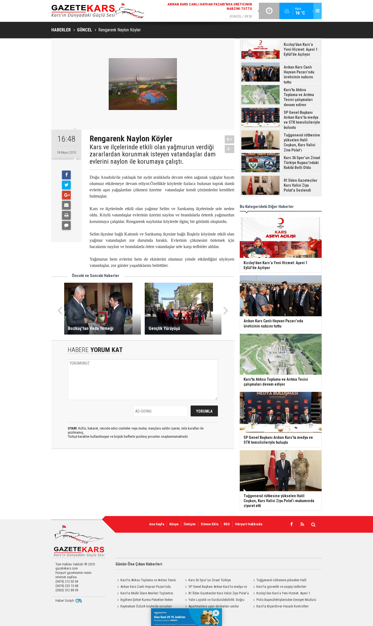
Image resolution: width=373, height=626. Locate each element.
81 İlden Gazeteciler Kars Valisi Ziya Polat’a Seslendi (216, 594)
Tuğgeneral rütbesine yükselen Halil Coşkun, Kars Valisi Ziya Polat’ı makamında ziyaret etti (281, 580)
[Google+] (66, 195)
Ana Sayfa (156, 524)
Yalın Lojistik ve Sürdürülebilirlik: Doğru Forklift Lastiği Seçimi (213, 600)
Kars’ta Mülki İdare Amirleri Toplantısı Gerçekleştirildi (144, 594)
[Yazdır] (66, 215)
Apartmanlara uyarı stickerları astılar (213, 606)
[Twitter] (66, 185)
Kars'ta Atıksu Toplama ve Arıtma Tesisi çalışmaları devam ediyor (146, 580)
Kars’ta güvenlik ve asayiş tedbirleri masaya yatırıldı (278, 587)
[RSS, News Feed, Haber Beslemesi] (302, 524)
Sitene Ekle (209, 524)
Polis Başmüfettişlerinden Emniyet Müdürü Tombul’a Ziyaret (283, 600)
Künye (174, 524)
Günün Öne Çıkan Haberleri (139, 564)
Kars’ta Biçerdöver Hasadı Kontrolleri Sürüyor (280, 607)
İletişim (190, 524)
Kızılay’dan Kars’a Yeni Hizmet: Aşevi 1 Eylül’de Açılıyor (280, 594)
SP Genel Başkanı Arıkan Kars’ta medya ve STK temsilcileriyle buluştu (215, 587)
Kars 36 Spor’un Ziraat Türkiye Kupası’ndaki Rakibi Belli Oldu (207, 580)
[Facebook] (66, 175)
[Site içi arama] (313, 524)
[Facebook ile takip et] (291, 524)
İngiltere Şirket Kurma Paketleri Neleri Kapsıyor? (144, 600)
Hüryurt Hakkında (248, 524)
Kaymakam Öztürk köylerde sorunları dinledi (144, 607)
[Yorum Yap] (66, 225)
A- (229, 148)
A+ (229, 139)
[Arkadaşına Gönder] (66, 205)
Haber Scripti (64, 600)
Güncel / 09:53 (205, 12)
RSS (227, 524)
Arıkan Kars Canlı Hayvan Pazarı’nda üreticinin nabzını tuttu (143, 587)
